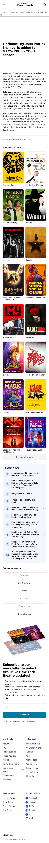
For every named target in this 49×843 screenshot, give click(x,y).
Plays (27, 756)
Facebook (33, 798)
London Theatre (9, 798)
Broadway (24, 575)
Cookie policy (8, 779)
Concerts (24, 598)
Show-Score (8, 802)
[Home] (25, 4)
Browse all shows (24, 457)
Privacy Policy (31, 721)
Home (5, 12)
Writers (6, 760)
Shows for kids (24, 614)
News (22, 12)
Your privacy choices (8, 769)
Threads (32, 810)
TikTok (32, 806)
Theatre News (13, 12)
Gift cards (29, 776)
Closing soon (25, 606)
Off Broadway (24, 583)
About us (6, 744)
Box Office (7, 810)
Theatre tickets (31, 772)
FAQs (5, 748)
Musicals (24, 590)
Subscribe (24, 715)
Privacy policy (9, 775)
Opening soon (31, 760)
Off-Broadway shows (34, 748)
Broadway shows (32, 744)
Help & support (9, 752)
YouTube (32, 818)
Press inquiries (9, 756)
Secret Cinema (9, 806)
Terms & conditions (11, 764)
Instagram (33, 802)
